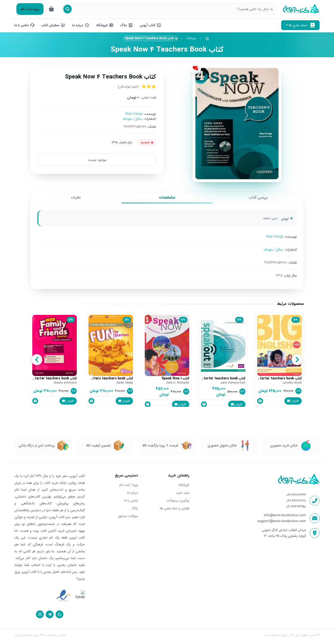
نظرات (76, 197)
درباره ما (132, 492)
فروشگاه (191, 38)
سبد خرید (182, 492)
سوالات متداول (128, 516)
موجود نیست (97, 160)
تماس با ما (131, 500)
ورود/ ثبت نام (128, 484)
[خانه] (207, 38)
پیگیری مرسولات (178, 500)
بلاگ (134, 508)
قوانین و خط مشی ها (174, 508)
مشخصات (167, 197)
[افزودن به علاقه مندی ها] (195, 68)
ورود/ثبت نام (30, 9)
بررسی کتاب (258, 197)
